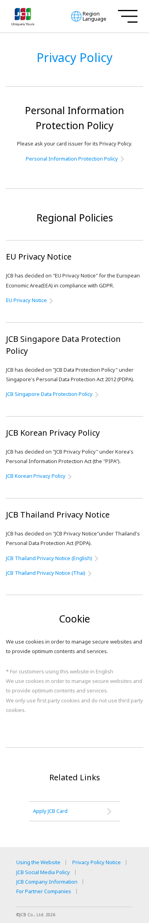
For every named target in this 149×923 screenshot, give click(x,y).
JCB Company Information (46, 881)
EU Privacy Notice (26, 300)
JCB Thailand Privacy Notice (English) (49, 558)
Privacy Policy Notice (96, 862)
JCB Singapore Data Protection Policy (49, 394)
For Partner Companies (43, 891)
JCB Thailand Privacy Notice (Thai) (45, 572)
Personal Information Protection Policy (72, 158)
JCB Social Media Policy (43, 872)
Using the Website (38, 862)
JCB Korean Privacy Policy (36, 475)
